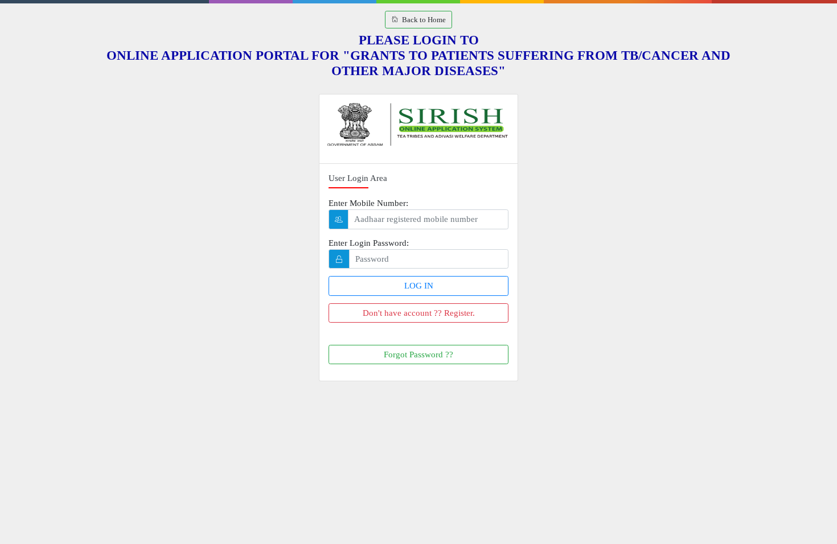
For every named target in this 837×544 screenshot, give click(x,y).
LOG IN (418, 285)
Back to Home (422, 19)
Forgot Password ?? (418, 354)
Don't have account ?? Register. (419, 313)
